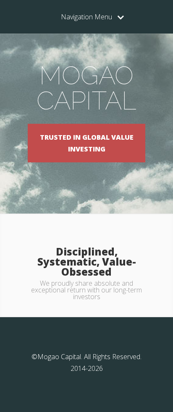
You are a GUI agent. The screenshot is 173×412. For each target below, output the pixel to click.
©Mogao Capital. (56, 356)
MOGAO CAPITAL (86, 88)
